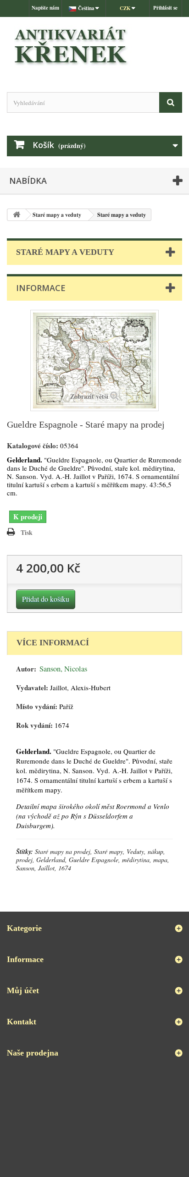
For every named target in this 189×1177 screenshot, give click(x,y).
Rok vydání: (34, 725)
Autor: (26, 669)
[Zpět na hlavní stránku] (16, 214)
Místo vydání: (36, 706)
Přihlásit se (165, 7)
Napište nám (45, 7)
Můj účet (23, 990)
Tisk (27, 532)
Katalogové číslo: (32, 446)
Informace (41, 287)
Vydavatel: (32, 688)
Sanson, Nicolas (63, 669)
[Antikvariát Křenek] (94, 46)
